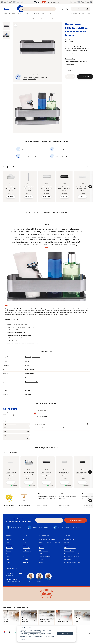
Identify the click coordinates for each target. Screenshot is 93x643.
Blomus (27, 390)
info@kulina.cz (13, 579)
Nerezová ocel (29, 373)
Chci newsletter (76, 520)
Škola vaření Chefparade (71, 556)
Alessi (24, 542)
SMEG (24, 545)
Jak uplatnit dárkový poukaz (72, 562)
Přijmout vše (65, 633)
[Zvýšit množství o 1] (73, 77)
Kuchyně (8, 539)
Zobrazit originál (40, 413)
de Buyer (25, 559)
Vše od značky (84, 167)
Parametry (36, 212)
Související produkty (60, 212)
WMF (24, 539)
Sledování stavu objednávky (72, 553)
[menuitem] (5, 14)
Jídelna (8, 542)
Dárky (88, 13)
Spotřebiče (9, 548)
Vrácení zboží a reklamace (47, 539)
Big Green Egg (27, 550)
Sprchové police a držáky (32, 357)
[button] (10, 482)
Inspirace (74, 13)
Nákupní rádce (43, 550)
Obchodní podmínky (45, 556)
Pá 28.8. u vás (69, 58)
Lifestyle (8, 556)
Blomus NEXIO (29, 386)
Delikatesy (9, 545)
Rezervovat (83, 61)
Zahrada (8, 550)
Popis (28, 212)
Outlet (8, 562)
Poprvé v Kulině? (69, 550)
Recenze (47, 212)
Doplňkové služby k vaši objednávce (50, 542)
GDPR (41, 559)
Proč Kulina (67, 559)
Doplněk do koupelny (31, 382)
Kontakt (41, 562)
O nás (66, 545)
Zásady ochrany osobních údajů (32, 631)
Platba (41, 545)
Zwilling (25, 556)
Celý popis (68, 53)
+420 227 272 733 (14, 574)
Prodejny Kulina (69, 539)
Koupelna (9, 553)
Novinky (82, 13)
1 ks (26, 377)
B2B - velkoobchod (70, 548)
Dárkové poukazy (44, 553)
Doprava (41, 548)
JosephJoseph (27, 553)
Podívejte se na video (29, 79)
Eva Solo (25, 562)
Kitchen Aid (26, 548)
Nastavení (22, 639)
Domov (8, 559)
